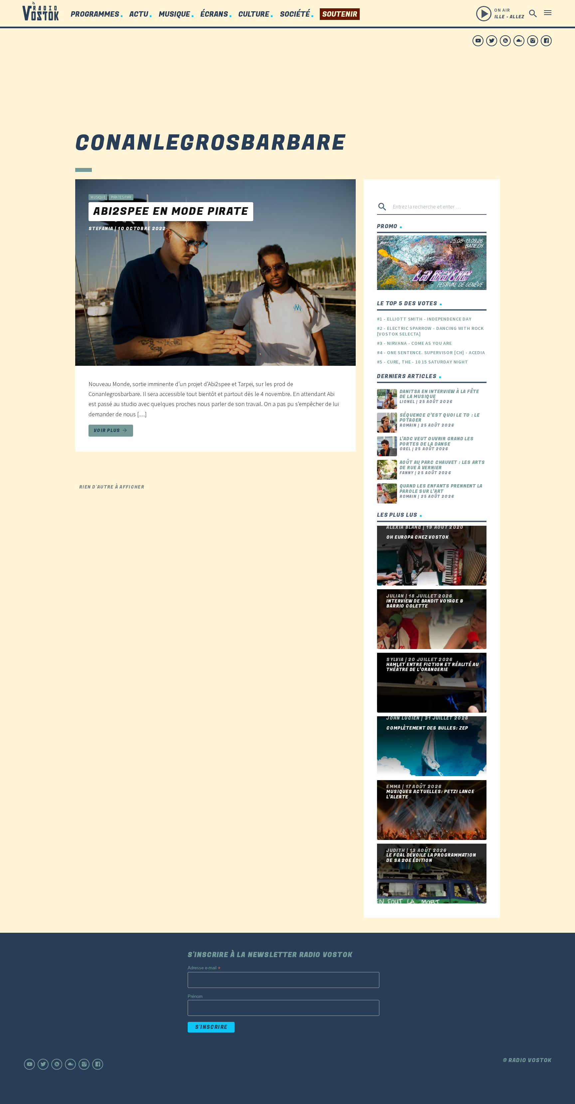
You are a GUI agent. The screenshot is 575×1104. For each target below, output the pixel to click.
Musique (174, 14)
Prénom (195, 996)
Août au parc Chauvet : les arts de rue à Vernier (442, 465)
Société (295, 14)
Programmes (95, 14)
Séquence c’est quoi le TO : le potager (440, 418)
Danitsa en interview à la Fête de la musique (439, 394)
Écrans (214, 14)
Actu (138, 14)
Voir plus (111, 430)
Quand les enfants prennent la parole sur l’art (441, 488)
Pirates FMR (121, 197)
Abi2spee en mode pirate (171, 211)
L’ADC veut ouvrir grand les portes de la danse (437, 441)
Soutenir (339, 14)
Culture (253, 14)
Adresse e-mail (204, 968)
